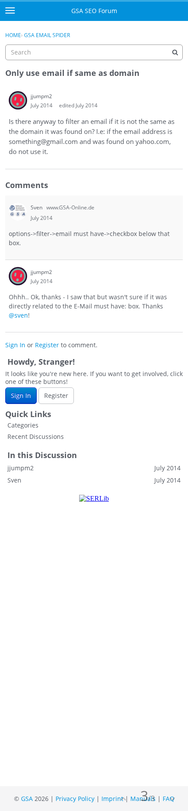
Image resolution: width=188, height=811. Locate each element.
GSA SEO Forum (94, 11)
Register (47, 345)
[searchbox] (94, 52)
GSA (27, 798)
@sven (18, 315)
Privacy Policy (75, 798)
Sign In (15, 345)
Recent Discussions (35, 436)
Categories (22, 425)
